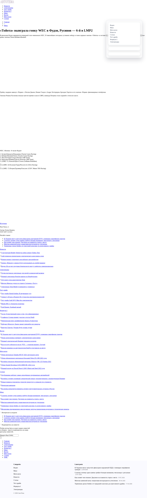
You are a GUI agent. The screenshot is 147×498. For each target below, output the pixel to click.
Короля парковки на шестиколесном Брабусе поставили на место (23, 348)
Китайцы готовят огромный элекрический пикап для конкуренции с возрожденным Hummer (33, 378)
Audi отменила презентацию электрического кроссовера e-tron (22, 256)
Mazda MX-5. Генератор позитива (12, 304)
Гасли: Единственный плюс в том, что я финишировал (20, 314)
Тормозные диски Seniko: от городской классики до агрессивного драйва (29, 246)
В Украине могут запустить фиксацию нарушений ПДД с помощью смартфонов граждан (34, 239)
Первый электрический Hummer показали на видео (18, 341)
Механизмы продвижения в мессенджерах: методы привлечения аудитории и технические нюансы (35, 409)
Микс (6, 13)
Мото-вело (7, 17)
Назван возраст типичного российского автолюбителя (19, 259)
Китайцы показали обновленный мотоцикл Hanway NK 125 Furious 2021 (26, 361)
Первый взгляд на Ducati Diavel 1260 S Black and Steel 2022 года (23, 368)
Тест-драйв (8, 9)
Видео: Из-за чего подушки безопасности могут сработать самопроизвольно (27, 266)
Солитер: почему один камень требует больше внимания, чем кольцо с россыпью (32, 240)
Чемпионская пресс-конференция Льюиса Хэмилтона (19, 321)
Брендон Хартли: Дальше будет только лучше (16, 327)
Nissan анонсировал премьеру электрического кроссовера (20, 338)
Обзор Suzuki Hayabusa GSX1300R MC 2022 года (18, 365)
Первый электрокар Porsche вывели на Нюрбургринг (19, 276)
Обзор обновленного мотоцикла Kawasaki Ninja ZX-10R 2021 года (24, 358)
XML (6, 457)
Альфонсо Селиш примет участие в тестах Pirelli (17, 317)
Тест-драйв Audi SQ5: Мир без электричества (16, 300)
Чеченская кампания (8, 385)
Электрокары (8, 8)
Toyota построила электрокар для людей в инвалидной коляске (22, 273)
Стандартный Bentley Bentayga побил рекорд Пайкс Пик (20, 253)
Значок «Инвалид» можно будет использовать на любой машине (23, 263)
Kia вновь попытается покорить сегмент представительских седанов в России (27, 389)
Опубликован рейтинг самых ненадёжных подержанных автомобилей (25, 375)
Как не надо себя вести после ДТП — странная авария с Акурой (23, 344)
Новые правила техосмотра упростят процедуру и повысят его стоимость (26, 382)
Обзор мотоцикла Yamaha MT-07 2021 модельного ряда (20, 355)
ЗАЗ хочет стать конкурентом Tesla (13, 280)
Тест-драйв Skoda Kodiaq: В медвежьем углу (16, 293)
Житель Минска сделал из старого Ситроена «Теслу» (19, 283)
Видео (6, 15)
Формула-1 (7, 11)
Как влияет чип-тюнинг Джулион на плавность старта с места (25, 242)
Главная (6, 22)
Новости (7, 6)
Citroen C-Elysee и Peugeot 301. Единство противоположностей (22, 297)
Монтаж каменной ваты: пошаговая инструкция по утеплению (25, 244)
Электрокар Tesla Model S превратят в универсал (18, 287)
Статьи (6, 18)
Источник (3, 223)
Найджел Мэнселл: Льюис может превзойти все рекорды (20, 324)
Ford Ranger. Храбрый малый (11, 307)
